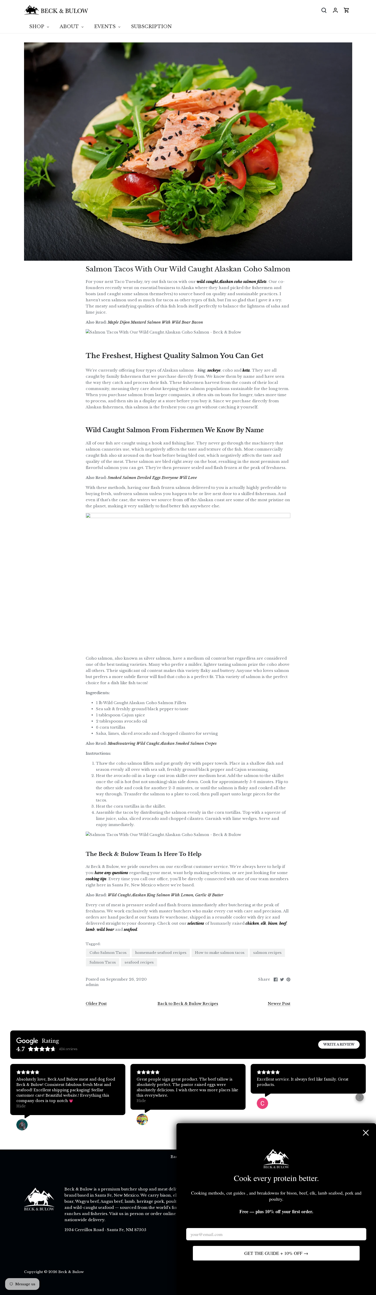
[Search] (324, 10)
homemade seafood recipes (160, 952)
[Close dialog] (365, 1132)
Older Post (96, 1003)
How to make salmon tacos (220, 952)
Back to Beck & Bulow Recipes (188, 1003)
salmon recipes (267, 952)
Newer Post (279, 1003)
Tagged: (93, 944)
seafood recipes (139, 962)
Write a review (339, 1044)
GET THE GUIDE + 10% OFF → (276, 1253)
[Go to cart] (347, 10)
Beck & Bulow (71, 1272)
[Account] (335, 10)
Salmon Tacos (103, 962)
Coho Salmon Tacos (108, 952)
